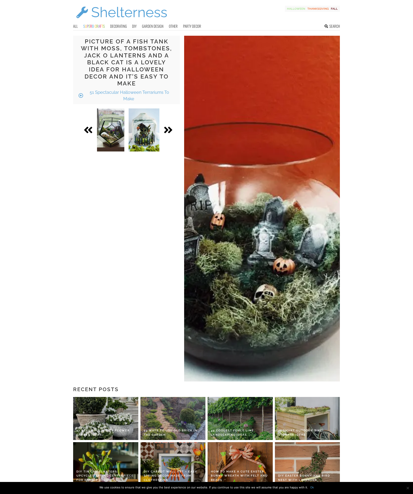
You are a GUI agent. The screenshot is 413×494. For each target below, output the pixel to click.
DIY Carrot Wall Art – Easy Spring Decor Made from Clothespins (170, 476)
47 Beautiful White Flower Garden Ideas (103, 432)
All (75, 26)
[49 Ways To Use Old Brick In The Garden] (173, 418)
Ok (312, 487)
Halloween (296, 8)
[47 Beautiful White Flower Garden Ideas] (105, 418)
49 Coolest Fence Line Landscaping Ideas (232, 432)
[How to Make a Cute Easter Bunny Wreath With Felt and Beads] (240, 463)
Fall (334, 8)
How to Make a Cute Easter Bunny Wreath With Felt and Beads (239, 476)
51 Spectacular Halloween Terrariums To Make (129, 95)
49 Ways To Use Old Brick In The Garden (170, 432)
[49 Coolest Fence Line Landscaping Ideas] (240, 418)
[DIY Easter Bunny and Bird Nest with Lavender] (307, 463)
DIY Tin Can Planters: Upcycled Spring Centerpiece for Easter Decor (105, 476)
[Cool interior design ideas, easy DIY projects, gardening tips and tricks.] (121, 21)
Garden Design (152, 26)
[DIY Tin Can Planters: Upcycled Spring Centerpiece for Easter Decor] (105, 463)
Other (173, 26)
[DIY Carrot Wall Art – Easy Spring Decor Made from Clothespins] (173, 463)
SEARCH (334, 26)
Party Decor (192, 26)
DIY (134, 26)
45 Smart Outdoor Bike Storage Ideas (300, 432)
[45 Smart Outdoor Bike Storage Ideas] (307, 418)
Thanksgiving (318, 8)
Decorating (118, 26)
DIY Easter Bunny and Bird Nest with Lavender (304, 478)
